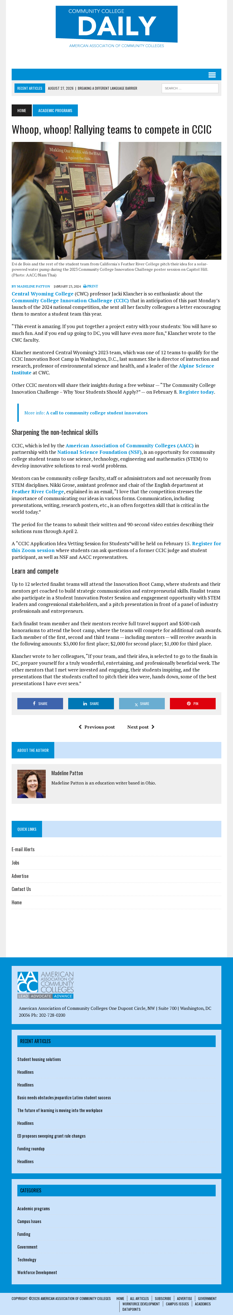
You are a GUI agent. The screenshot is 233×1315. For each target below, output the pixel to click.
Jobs (15, 862)
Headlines (25, 1072)
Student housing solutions (39, 1059)
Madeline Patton (67, 773)
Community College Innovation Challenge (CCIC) (71, 300)
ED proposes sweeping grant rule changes (51, 1135)
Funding (23, 1234)
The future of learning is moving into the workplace (60, 1110)
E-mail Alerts (23, 849)
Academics (203, 1303)
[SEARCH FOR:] (190, 87)
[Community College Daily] (116, 28)
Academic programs (33, 1208)
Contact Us (21, 889)
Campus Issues (29, 1221)
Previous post (99, 727)
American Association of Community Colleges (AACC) (130, 445)
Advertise (20, 876)
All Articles (139, 1298)
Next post (138, 727)
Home (17, 902)
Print (92, 286)
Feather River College (38, 491)
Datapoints (131, 1309)
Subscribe (163, 1298)
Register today (196, 392)
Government (27, 1246)
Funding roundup (31, 1148)
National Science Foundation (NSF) (99, 452)
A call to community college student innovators (97, 413)
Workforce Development (37, 1272)
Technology (26, 1259)
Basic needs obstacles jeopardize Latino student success (64, 1097)
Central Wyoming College (43, 293)
